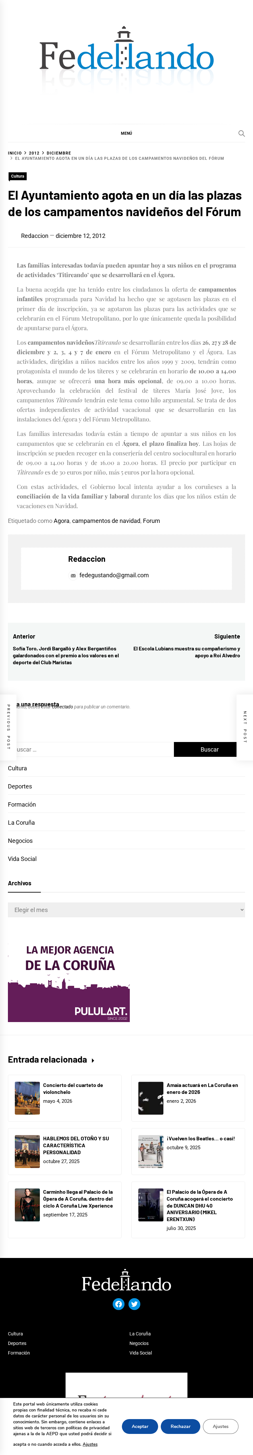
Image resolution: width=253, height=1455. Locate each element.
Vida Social (22, 858)
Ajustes (90, 1444)
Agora (62, 520)
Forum (151, 520)
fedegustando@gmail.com (114, 575)
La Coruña (21, 822)
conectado (62, 706)
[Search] (242, 133)
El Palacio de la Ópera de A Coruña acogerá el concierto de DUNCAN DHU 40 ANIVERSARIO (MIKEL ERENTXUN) (200, 1205)
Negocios (20, 840)
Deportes (20, 786)
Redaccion (34, 235)
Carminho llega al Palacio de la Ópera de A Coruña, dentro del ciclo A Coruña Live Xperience (78, 1198)
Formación (22, 804)
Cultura (17, 176)
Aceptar (140, 1426)
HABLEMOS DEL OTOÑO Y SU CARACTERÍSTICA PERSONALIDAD (76, 1145)
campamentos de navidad (106, 520)
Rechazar (180, 1426)
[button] (126, 133)
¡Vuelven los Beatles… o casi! (201, 1138)
